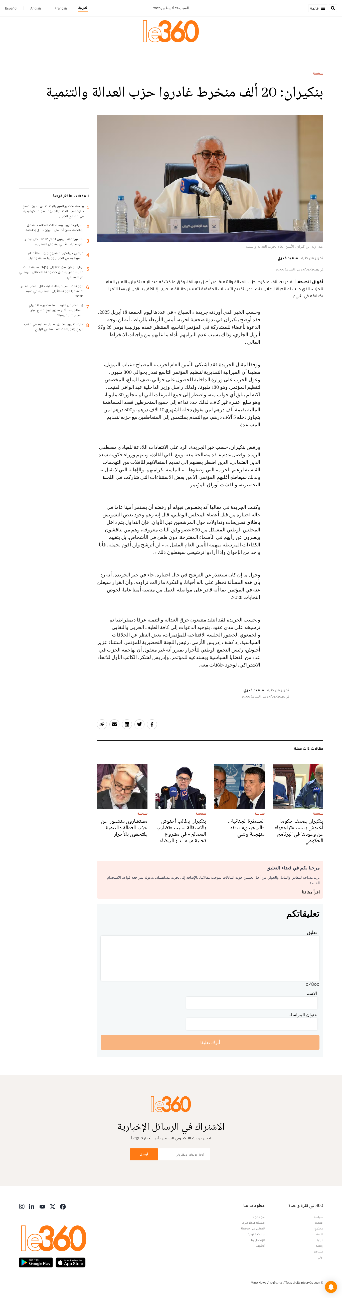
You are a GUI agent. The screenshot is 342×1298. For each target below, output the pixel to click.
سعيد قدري (287, 257)
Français (61, 8)
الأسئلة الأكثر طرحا (253, 1222)
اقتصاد (319, 1222)
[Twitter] (53, 1206)
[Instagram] (22, 1206)
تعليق (312, 932)
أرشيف (260, 1245)
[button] (331, 1287)
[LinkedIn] (32, 1206)
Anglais (36, 8)
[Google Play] (36, 1262)
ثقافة (319, 1234)
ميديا (320, 1240)
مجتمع (318, 1228)
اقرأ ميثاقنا (311, 892)
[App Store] (71, 1262)
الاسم (311, 993)
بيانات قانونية (256, 1234)
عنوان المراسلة (302, 1014)
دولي (320, 1257)
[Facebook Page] (63, 1206)
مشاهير (318, 1251)
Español (11, 8)
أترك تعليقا (210, 1042)
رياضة (319, 1245)
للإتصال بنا (258, 1240)
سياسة (318, 73)
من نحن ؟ (259, 1217)
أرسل (144, 1154)
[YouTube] (42, 1206)
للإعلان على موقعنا (253, 1228)
